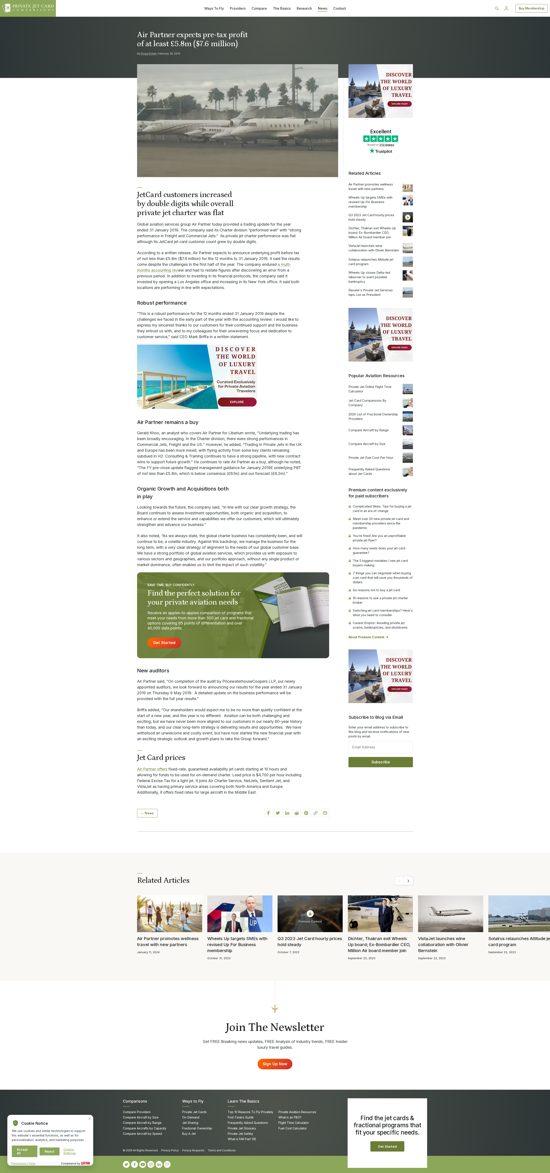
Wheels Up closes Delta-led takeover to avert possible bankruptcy (369, 277)
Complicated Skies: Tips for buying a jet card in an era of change (382, 508)
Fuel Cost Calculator (292, 1128)
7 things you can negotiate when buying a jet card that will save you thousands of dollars (383, 577)
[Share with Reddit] (297, 813)
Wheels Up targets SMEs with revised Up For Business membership (370, 201)
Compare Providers (137, 1112)
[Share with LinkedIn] (287, 813)
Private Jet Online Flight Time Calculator (369, 389)
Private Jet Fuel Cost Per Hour (370, 458)
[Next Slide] (408, 881)
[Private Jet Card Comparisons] (28, 8)
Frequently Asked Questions (248, 1122)
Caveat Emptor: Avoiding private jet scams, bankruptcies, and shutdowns (380, 625)
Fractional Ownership (197, 1128)
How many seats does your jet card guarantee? (379, 550)
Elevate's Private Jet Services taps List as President (370, 292)
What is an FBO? (289, 1117)
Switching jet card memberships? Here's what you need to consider (383, 612)
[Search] (497, 8)
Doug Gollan (148, 53)
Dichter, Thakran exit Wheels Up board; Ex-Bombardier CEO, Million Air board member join (372, 232)
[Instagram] (150, 1164)
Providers (238, 8)
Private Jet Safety (240, 1133)
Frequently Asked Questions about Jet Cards (369, 471)
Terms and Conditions (222, 1150)
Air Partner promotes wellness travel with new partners (370, 186)
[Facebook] (134, 1164)
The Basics (282, 8)
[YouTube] (142, 1164)
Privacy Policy (170, 1150)
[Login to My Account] (506, 8)
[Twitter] (126, 1164)
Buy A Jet (189, 1133)
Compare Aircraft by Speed (142, 1133)
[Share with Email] (325, 813)
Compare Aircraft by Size (366, 444)
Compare (259, 8)
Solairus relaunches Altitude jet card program (370, 261)
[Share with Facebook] (268, 813)
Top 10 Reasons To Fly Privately (250, 1112)
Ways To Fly (214, 8)
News (322, 8)
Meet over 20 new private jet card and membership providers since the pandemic (381, 523)
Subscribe (380, 762)
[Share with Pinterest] (306, 813)
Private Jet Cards (194, 1112)
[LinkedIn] (159, 1164)
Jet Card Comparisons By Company (367, 402)
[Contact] (167, 1164)
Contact (339, 8)
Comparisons (135, 1101)
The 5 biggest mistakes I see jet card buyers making (380, 563)
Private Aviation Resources (297, 1112)
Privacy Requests (193, 1150)
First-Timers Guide (241, 1117)
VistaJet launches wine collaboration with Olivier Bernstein (373, 248)
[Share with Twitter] (278, 813)
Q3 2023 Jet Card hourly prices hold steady (371, 217)
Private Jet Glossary (242, 1128)
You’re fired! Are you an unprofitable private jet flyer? (379, 538)
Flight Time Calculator (293, 1122)
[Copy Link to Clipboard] (316, 813)
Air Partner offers (152, 769)
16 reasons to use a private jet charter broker (380, 600)
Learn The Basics (243, 1101)
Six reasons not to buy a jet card (376, 590)
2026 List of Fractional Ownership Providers (373, 416)
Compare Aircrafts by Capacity (144, 1128)
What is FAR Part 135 (242, 1139)
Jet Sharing (190, 1122)
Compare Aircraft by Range (368, 430)
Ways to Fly (192, 1101)
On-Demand (190, 1117)
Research (304, 8)
